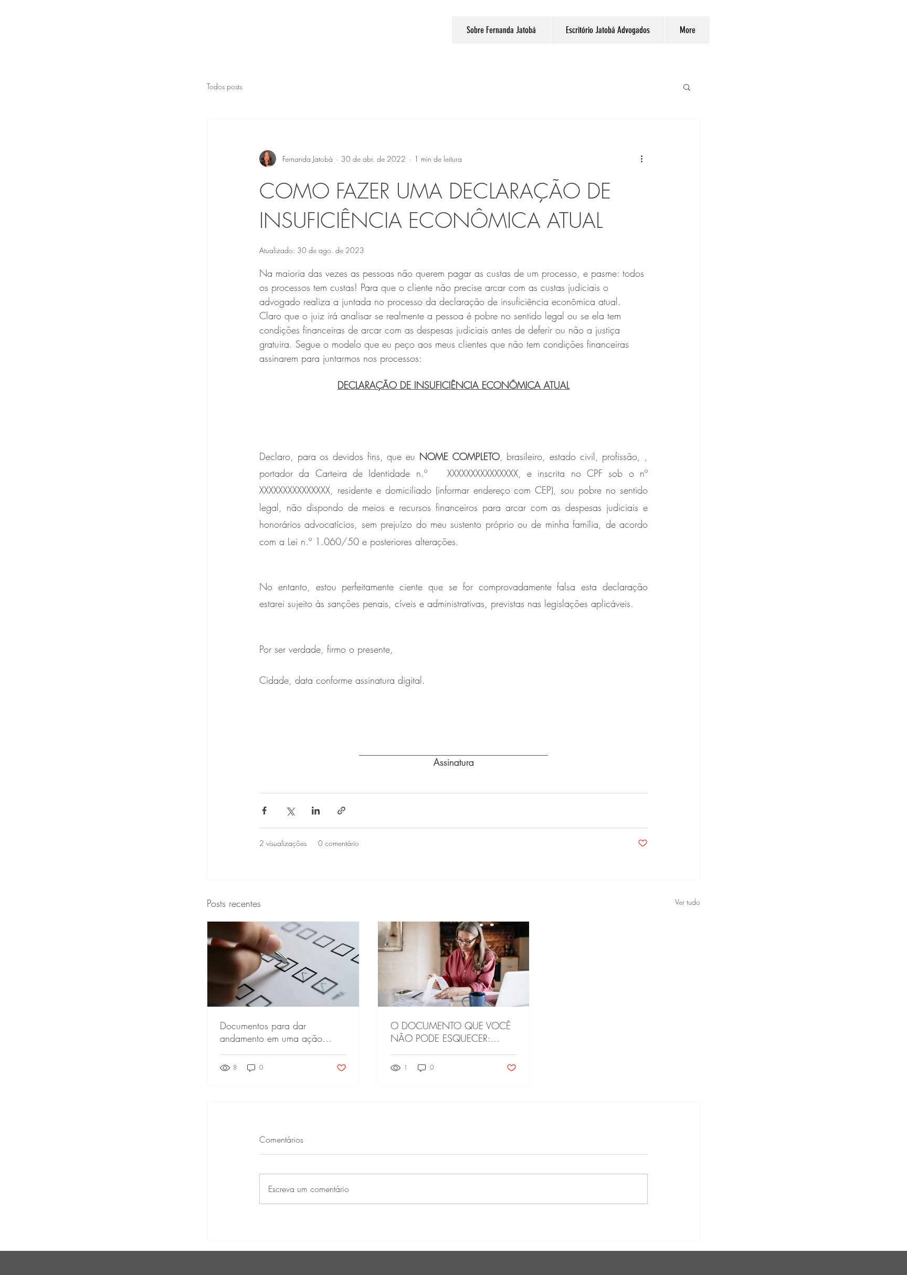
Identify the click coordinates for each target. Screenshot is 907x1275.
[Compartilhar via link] (341, 811)
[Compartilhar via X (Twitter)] (290, 811)
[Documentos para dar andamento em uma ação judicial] (283, 964)
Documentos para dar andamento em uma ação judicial (271, 1031)
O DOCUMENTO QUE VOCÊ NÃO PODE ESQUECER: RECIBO (451, 1031)
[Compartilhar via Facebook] (264, 811)
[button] (687, 86)
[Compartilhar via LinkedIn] (316, 811)
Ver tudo (687, 902)
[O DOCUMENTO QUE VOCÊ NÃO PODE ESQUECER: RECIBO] (454, 964)
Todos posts (224, 86)
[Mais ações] (641, 158)
